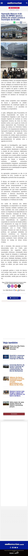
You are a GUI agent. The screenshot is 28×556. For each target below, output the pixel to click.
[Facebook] (8, 286)
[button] (1, 3)
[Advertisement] (14, 436)
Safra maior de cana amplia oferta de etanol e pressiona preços (17, 404)
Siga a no (8, 290)
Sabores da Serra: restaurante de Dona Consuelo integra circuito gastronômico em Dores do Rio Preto (17, 381)
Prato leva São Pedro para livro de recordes (17, 347)
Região (2, 22)
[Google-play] (17, 547)
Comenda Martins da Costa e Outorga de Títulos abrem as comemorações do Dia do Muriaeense (17, 368)
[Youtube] (15, 286)
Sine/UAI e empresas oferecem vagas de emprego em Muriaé (17, 357)
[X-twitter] (19, 286)
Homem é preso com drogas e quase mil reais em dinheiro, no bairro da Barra (17, 393)
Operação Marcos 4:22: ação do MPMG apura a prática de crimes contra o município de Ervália (13, 17)
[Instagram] (12, 286)
